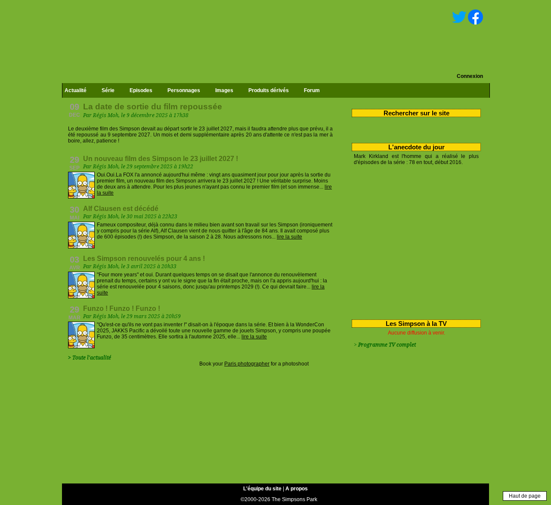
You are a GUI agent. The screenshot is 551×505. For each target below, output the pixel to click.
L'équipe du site (262, 489)
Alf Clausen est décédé (120, 208)
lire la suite (289, 237)
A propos (296, 489)
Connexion (470, 76)
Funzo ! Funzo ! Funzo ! (121, 308)
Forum (312, 90)
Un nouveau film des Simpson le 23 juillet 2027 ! (160, 158)
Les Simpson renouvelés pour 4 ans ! (144, 258)
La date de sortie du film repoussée (152, 106)
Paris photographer (246, 364)
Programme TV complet (387, 345)
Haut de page (525, 496)
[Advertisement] (413, 240)
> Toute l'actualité (89, 358)
